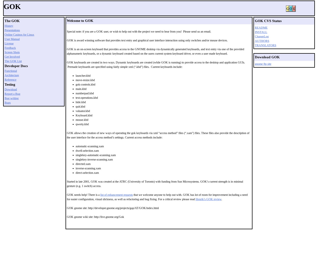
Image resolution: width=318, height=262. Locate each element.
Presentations (12, 30)
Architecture (12, 75)
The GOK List (13, 61)
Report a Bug (12, 93)
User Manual (12, 39)
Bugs (8, 102)
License (9, 43)
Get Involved (12, 56)
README (261, 27)
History (9, 25)
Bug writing (12, 98)
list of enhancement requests (116, 194)
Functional (11, 70)
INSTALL (261, 32)
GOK (12, 6)
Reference (10, 79)
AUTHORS (262, 40)
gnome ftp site (263, 63)
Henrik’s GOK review (208, 199)
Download (11, 89)
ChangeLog (262, 36)
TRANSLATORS (265, 45)
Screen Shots (12, 52)
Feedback (10, 47)
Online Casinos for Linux (19, 34)
